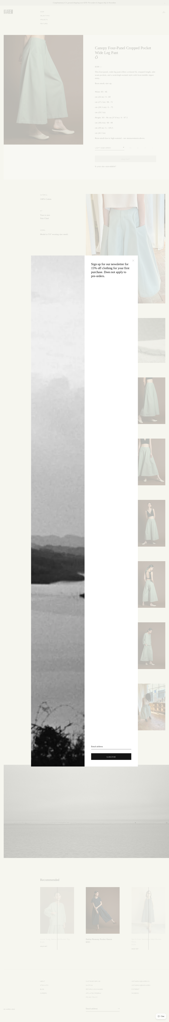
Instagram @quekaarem (141, 985)
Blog (42, 989)
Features (44, 23)
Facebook (135, 993)
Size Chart (44, 218)
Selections (44, 15)
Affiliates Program (93, 993)
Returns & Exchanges (94, 989)
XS (130, 147)
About (42, 981)
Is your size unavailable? (105, 166)
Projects (44, 19)
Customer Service (93, 981)
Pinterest (135, 989)
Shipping (89, 985)
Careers (43, 993)
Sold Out (125, 159)
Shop (42, 11)
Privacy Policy (92, 997)
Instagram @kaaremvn (140, 981)
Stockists (44, 985)
